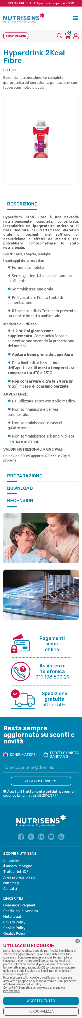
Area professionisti (19, 877)
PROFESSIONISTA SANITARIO (64, 755)
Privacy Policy (14, 922)
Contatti (10, 888)
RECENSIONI (21, 500)
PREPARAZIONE (24, 475)
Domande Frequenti (20, 905)
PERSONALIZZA (41, 1011)
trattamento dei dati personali (49, 792)
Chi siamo (11, 860)
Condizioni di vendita (20, 911)
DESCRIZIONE (22, 204)
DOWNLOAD (20, 488)
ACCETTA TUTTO (41, 1001)
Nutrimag (11, 883)
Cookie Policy (14, 928)
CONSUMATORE (23, 755)
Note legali (12, 916)
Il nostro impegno (17, 866)
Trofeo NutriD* (15, 871)
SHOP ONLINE (16, 35)
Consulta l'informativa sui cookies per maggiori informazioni (34, 989)
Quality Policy (14, 933)
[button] (75, 18)
